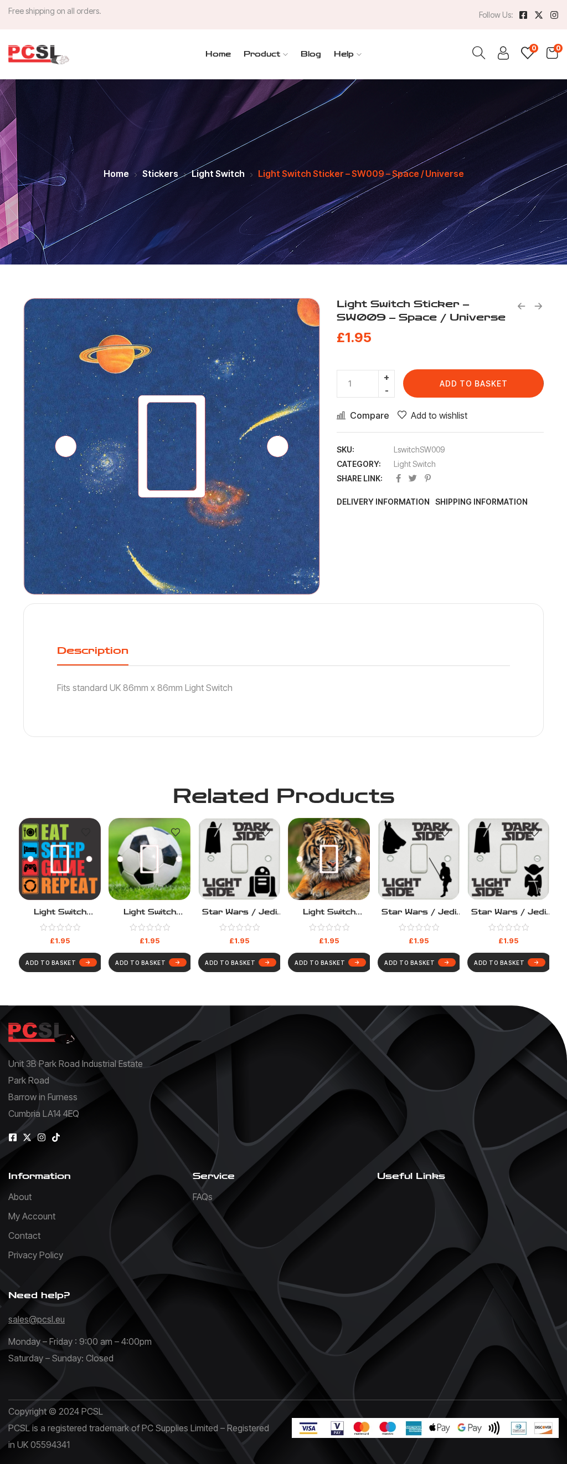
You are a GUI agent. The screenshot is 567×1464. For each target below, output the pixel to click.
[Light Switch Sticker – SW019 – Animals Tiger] (329, 859)
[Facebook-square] (523, 15)
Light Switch (218, 173)
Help (344, 54)
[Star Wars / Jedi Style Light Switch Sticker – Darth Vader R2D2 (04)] (239, 859)
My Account (31, 1216)
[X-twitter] (538, 15)
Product (262, 54)
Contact (24, 1235)
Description (92, 650)
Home (218, 54)
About (20, 1196)
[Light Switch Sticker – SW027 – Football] (149, 859)
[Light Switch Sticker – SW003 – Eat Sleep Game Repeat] (60, 859)
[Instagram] (554, 15)
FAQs (203, 1196)
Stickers (160, 173)
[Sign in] (503, 55)
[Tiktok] (55, 1137)
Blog (311, 54)
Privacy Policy (35, 1254)
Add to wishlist (439, 415)
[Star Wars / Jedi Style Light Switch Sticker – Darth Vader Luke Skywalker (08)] (419, 859)
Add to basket (474, 383)
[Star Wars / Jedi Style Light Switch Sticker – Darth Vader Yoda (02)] (508, 859)
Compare (369, 415)
